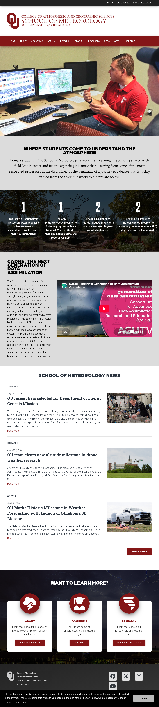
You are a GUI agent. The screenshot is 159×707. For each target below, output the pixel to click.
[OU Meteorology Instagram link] (139, 675)
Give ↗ (117, 41)
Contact (130, 41)
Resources (94, 41)
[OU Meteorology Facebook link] (113, 675)
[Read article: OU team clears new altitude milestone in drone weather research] (129, 463)
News (107, 41)
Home (12, 41)
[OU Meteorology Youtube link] (113, 685)
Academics (37, 41)
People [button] (78, 41)
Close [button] (144, 698)
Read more (13, 430)
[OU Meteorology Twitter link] (126, 675)
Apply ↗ (52, 41)
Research (65, 41)
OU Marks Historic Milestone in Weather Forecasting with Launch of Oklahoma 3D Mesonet (46, 513)
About (23, 41)
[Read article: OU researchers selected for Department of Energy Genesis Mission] (129, 408)
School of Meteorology (26, 673)
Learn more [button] (21, 702)
